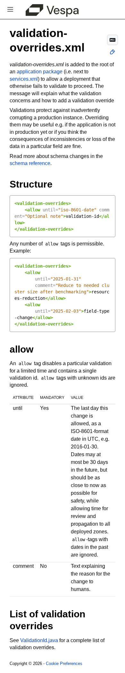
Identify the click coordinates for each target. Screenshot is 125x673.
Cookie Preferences (64, 663)
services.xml (24, 79)
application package (40, 71)
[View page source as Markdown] (112, 40)
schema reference (30, 163)
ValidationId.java (39, 640)
